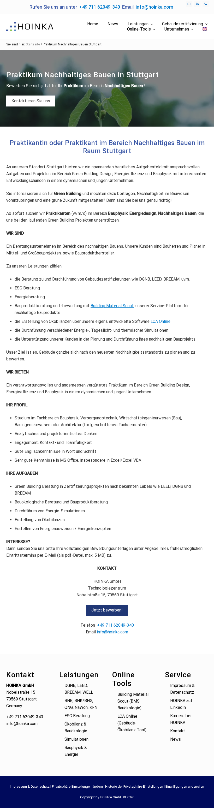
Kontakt (177, 730)
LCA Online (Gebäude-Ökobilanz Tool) (131, 723)
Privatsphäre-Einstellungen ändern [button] (77, 786)
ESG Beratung (77, 715)
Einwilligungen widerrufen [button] (184, 786)
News (175, 739)
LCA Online (160, 321)
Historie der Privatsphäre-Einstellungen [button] (134, 786)
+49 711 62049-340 (99, 7)
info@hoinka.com (154, 7)
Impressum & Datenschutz (30, 786)
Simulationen (76, 739)
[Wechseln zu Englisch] (204, 29)
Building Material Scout (112, 305)
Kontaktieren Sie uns (30, 100)
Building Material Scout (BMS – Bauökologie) (132, 701)
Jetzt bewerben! (107, 610)
